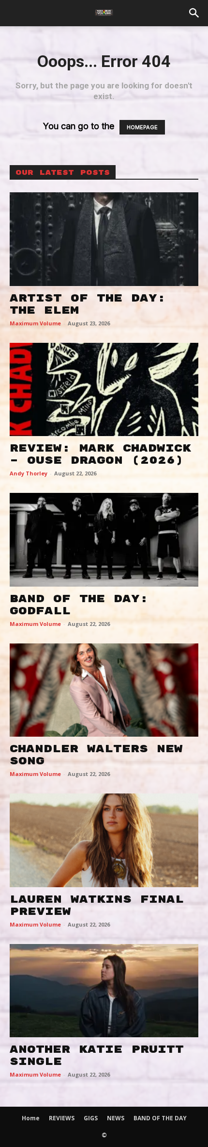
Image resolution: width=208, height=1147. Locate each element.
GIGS (91, 1118)
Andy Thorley (28, 473)
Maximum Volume (35, 323)
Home (31, 1118)
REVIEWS (61, 1118)
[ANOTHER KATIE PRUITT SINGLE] (104, 991)
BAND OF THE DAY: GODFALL (79, 604)
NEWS (115, 1118)
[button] (194, 13)
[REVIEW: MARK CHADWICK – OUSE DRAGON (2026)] (104, 390)
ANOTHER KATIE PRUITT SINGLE (97, 1055)
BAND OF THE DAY (160, 1118)
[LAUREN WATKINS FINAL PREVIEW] (104, 840)
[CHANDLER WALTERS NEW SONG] (104, 690)
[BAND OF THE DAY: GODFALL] (104, 540)
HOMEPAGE (142, 127)
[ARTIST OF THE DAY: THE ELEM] (104, 239)
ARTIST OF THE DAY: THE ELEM (88, 304)
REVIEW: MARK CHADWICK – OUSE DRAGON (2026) (100, 454)
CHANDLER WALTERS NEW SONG (96, 754)
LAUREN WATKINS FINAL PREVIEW (97, 905)
